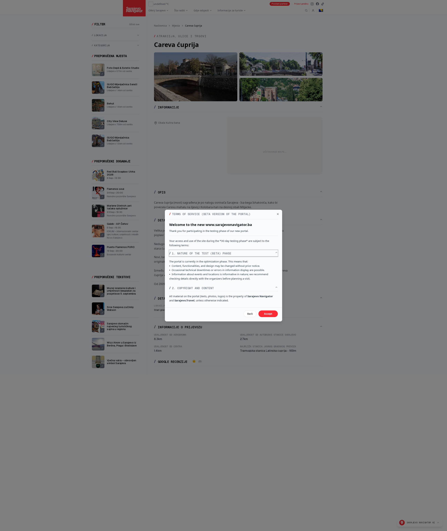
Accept (268, 313)
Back (250, 313)
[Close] (277, 214)
